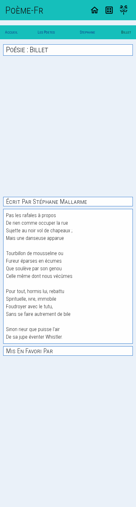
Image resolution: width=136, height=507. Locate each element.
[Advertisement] (68, 126)
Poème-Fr (24, 10)
